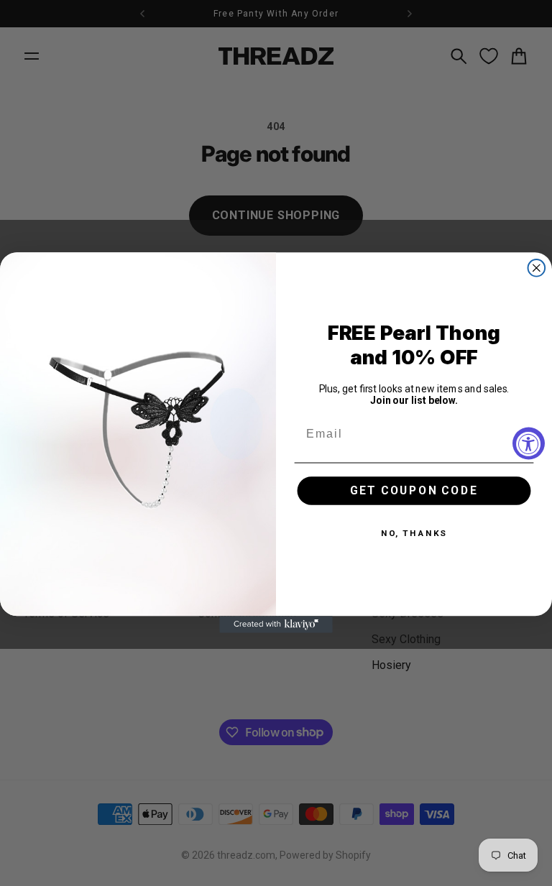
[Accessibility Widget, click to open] (528, 443)
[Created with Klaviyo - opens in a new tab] (276, 625)
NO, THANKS (414, 534)
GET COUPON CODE (413, 491)
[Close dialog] (537, 268)
